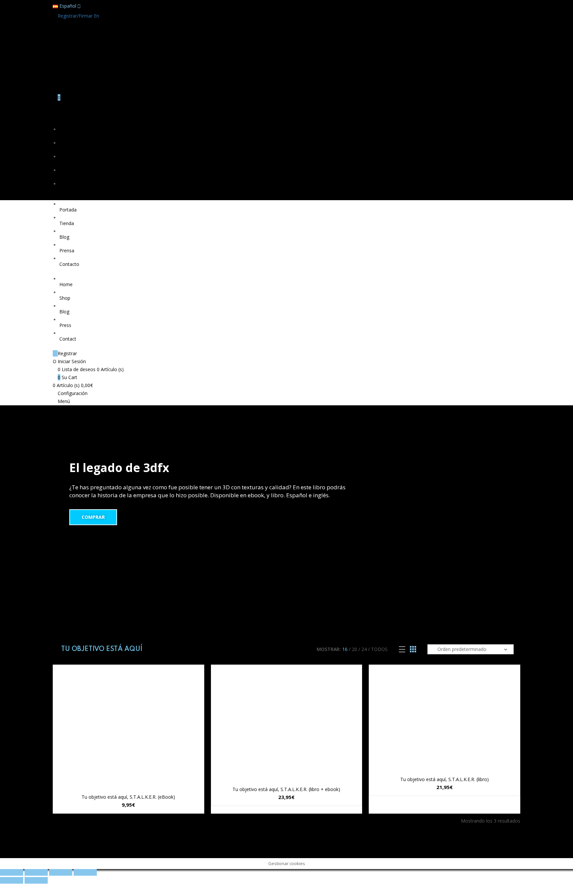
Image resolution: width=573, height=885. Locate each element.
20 (354, 649)
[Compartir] (36, 872)
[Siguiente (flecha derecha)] (36, 880)
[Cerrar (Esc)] (11, 872)
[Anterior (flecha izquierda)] (11, 880)
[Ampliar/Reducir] (85, 872)
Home (66, 284)
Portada (68, 135)
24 (364, 649)
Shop (64, 298)
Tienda (66, 148)
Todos (379, 649)
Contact (67, 339)
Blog (64, 162)
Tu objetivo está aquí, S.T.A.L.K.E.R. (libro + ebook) (286, 789)
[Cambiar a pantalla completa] (60, 872)
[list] (402, 649)
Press (65, 325)
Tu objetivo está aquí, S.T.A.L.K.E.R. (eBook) (128, 797)
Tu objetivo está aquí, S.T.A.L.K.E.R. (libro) (444, 779)
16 (345, 649)
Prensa (66, 176)
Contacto (69, 189)
